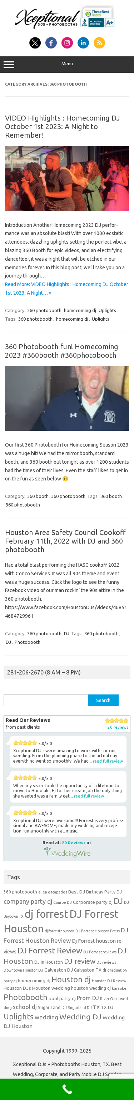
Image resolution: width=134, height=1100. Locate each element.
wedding (46, 1017)
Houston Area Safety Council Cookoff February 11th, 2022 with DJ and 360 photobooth (65, 541)
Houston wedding (51, 988)
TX (96, 1007)
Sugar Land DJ (52, 1007)
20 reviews (118, 727)
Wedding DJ (80, 1016)
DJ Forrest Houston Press (97, 931)
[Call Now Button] (67, 1089)
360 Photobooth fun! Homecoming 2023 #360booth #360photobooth (61, 350)
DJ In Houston (48, 962)
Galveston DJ (58, 970)
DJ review (79, 961)
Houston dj (71, 979)
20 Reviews (73, 842)
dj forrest (46, 914)
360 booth (38, 496)
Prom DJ (88, 998)
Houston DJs (17, 988)
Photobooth (27, 642)
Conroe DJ (62, 902)
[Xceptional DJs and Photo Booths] (67, 29)
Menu (67, 63)
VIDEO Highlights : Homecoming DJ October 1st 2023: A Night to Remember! (62, 126)
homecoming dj (80, 310)
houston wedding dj (91, 988)
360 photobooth (44, 310)
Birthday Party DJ (104, 892)
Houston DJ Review (109, 981)
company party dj (28, 901)
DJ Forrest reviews (99, 952)
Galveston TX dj (90, 970)
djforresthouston (59, 931)
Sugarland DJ (80, 1007)
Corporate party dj (93, 902)
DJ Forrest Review (50, 950)
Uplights (107, 310)
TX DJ (107, 1007)
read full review (108, 761)
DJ (66, 633)
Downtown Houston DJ (23, 970)
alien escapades (52, 892)
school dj (25, 1006)
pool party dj (62, 998)
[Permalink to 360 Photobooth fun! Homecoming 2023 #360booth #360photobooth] (67, 429)
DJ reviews (106, 962)
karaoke (119, 988)
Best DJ (76, 892)
